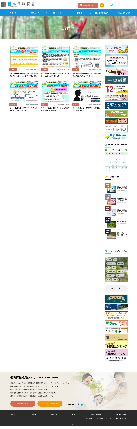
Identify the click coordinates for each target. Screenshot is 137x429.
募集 (80, 13)
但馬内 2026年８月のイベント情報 (122, 210)
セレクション (111, 263)
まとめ (109, 259)
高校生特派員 (111, 271)
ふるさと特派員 (102, 13)
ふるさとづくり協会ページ (49, 403)
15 (126, 162)
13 (119, 162)
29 (126, 168)
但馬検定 (115, 279)
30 (106, 171)
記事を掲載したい (89, 5)
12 (116, 162)
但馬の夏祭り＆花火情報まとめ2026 (122, 199)
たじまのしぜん (124, 13)
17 (110, 165)
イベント (58, 13)
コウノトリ (110, 275)
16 (106, 165)
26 (116, 168)
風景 (115, 259)
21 (123, 165)
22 (126, 165)
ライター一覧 (115, 288)
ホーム (14, 13)
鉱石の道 (120, 271)
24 (110, 168)
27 (119, 168)
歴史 (114, 267)
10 (110, 162)
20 (119, 165)
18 (113, 165)
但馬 (108, 279)
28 (123, 168)
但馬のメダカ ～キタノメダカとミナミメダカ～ (122, 234)
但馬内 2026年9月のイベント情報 (122, 187)
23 (106, 168)
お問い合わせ (122, 418)
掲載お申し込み (22, 403)
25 (113, 168)
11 (113, 162)
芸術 (108, 267)
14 (123, 162)
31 (110, 171)
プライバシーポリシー (104, 418)
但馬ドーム (120, 275)
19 (116, 165)
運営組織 (88, 418)
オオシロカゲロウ (122, 221)
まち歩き (120, 263)
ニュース (36, 13)
